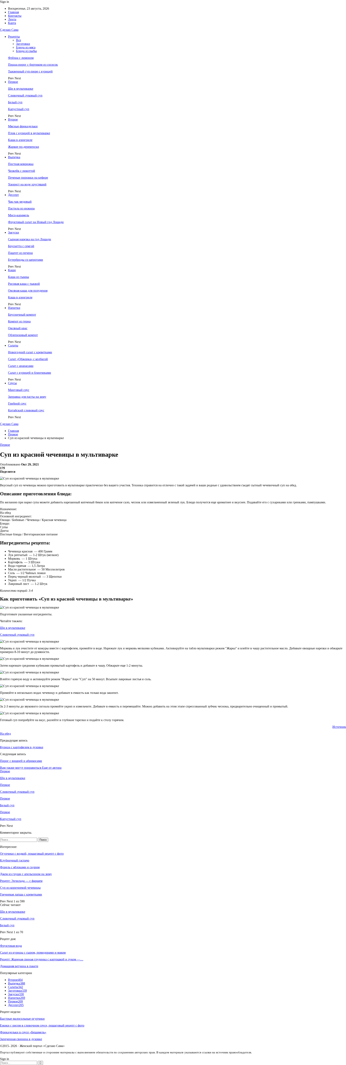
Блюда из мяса (25, 47)
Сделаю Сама (9, 29)
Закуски (13, 232)
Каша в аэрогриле (20, 140)
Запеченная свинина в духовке (21, 1039)
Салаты (13, 345)
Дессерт (13, 194)
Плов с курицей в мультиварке (29, 133)
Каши (12, 270)
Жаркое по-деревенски (23, 146)
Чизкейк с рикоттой (21, 170)
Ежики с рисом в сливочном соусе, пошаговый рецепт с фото (42, 1025)
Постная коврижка (20, 164)
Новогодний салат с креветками (30, 352)
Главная (13, 12)
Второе (13, 119)
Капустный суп (18, 109)
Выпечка (14, 157)
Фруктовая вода (11, 945)
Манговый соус (18, 390)
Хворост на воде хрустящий (27, 184)
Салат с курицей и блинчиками (29, 372)
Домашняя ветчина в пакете (19, 966)
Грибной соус (17, 403)
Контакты (14, 15)
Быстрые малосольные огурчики (22, 1018)
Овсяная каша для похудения (27, 290)
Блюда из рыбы (26, 51)
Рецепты (14, 36)
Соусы (12, 383)
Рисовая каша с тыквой (24, 283)
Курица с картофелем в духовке (21, 747)
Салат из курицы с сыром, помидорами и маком (33, 952)
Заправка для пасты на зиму (27, 396)
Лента (12, 19)
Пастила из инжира (21, 208)
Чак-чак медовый (20, 201)
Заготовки (23, 43)
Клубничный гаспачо (14, 860)
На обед (5, 733)
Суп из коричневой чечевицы (20, 887)
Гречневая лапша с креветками (21, 894)
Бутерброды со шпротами (25, 259)
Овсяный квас (17, 328)
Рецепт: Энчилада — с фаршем (21, 881)
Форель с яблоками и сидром (20, 867)
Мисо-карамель (18, 215)
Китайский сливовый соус (26, 410)
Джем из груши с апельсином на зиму (26, 874)
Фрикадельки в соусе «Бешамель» (23, 1032)
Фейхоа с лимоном (21, 57)
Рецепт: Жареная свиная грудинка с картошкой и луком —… (41, 959)
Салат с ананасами (20, 366)
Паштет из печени (20, 253)
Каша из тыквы (18, 277)
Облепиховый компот (23, 335)
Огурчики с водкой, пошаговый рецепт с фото (32, 853)
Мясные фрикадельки (23, 126)
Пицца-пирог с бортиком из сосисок (33, 64)
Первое (13, 82)
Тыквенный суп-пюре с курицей (30, 71)
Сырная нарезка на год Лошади (29, 239)
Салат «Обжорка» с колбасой (28, 359)
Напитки (14, 307)
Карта (12, 23)
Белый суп (15, 102)
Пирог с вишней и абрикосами (21, 761)
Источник (339, 726)
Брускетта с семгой (21, 246)
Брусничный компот (22, 314)
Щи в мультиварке (20, 88)
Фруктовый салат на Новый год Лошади (36, 222)
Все (18, 40)
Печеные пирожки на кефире (28, 177)
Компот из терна (19, 321)
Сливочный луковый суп (25, 95)
